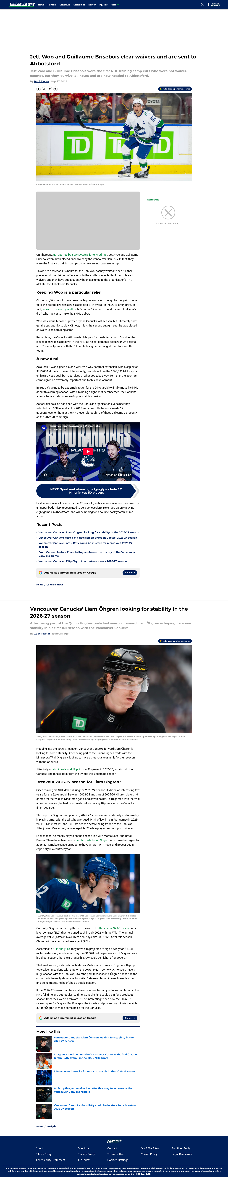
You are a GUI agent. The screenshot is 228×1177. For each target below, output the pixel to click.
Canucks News (55, 584)
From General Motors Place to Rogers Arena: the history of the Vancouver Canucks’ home (87, 554)
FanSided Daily (181, 1148)
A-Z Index (84, 1160)
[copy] (55, 89)
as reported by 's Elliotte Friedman (80, 254)
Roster (92, 4)
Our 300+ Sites (150, 1148)
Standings (79, 4)
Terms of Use (115, 1154)
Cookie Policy (149, 1154)
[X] (202, 4)
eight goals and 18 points (68, 769)
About (39, 1148)
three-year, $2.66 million (114, 928)
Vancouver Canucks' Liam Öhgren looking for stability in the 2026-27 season (89, 532)
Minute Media (19, 1168)
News (41, 4)
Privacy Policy (86, 1154)
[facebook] (208, 4)
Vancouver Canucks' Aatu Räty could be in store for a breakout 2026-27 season (85, 545)
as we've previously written (59, 309)
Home (39, 584)
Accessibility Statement (50, 1160)
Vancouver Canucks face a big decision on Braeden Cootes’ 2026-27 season (88, 537)
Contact (112, 1148)
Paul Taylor (41, 81)
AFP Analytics (61, 949)
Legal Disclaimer (182, 1154)
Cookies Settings (117, 1160)
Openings (83, 1148)
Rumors (51, 4)
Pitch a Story (43, 1154)
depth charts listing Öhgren (92, 840)
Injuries (103, 4)
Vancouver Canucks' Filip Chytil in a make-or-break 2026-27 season (83, 561)
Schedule (65, 4)
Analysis (51, 1126)
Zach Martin (42, 633)
